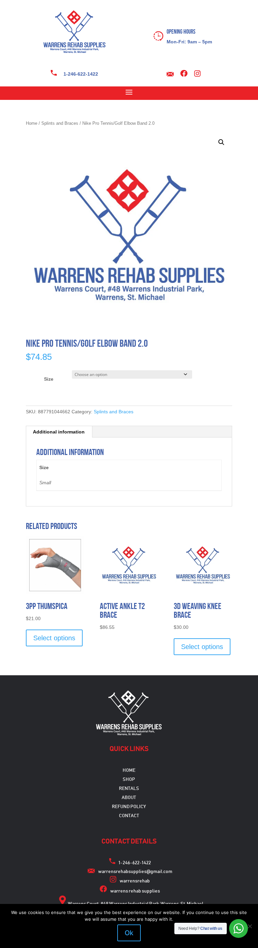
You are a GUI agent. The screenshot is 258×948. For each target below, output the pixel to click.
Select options (54, 638)
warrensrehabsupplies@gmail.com (135, 871)
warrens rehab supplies (135, 891)
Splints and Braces (59, 123)
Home (31, 123)
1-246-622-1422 (80, 74)
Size (48, 379)
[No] (249, 926)
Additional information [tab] (59, 431)
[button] (221, 142)
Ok (129, 933)
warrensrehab (135, 881)
